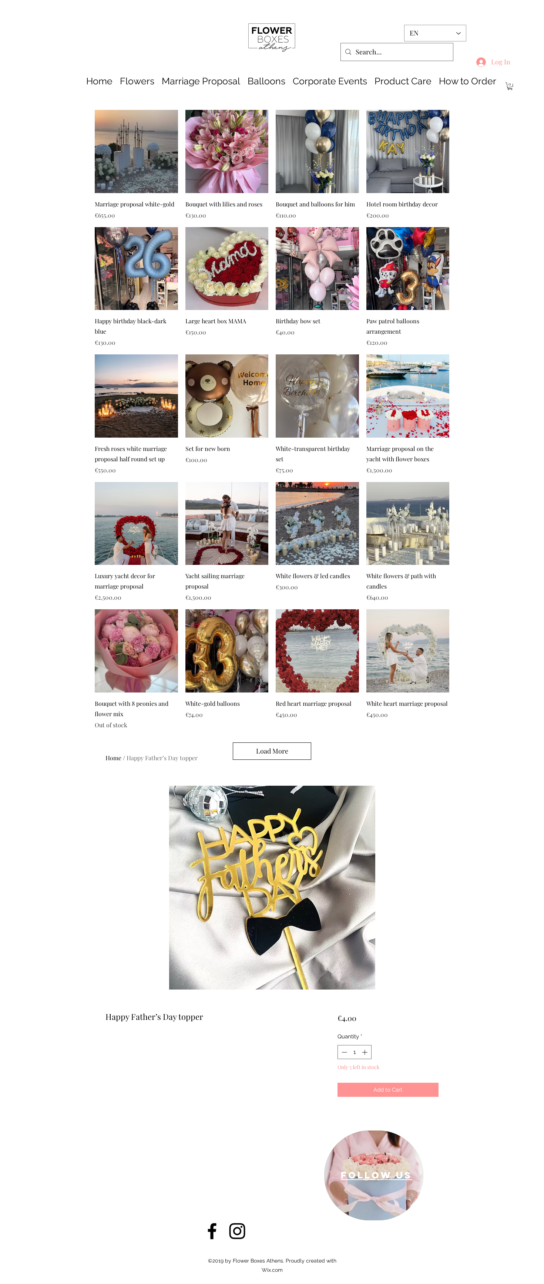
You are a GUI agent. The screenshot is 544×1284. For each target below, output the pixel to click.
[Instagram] (237, 1231)
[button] (510, 86)
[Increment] (365, 1052)
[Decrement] (344, 1052)
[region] (373, 1175)
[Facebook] (212, 1231)
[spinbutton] (354, 1052)
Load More (272, 751)
